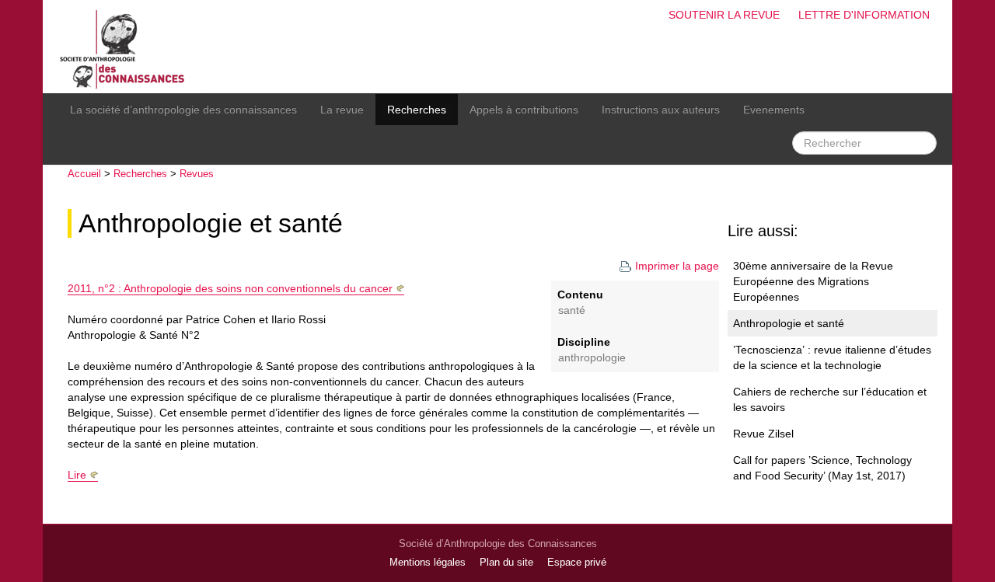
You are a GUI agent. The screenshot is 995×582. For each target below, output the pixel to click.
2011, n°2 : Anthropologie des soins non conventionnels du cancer (230, 288)
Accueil (84, 173)
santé (571, 310)
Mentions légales (427, 562)
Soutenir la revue (724, 15)
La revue (342, 109)
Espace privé (576, 562)
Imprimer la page (677, 266)
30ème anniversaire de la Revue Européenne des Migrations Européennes (813, 281)
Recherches (416, 109)
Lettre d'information (864, 15)
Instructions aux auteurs (661, 109)
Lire (77, 475)
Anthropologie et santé (211, 223)
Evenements (774, 109)
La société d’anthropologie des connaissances (183, 109)
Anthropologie (592, 358)
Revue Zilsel (763, 433)
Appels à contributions (524, 109)
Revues (197, 173)
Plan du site (506, 562)
